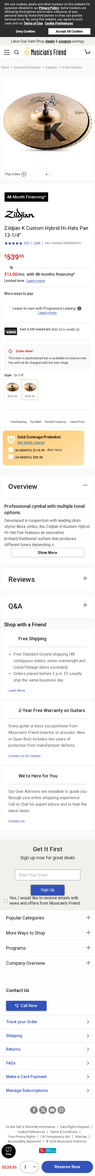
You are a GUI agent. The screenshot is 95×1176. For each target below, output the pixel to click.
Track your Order (21, 1021)
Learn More (16, 690)
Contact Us (16, 821)
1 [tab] (46, 174)
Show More (47, 553)
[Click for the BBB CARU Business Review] (47, 1150)
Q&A (37, 243)
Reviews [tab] (21, 579)
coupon (65, 41)
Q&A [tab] (15, 606)
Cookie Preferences (59, 23)
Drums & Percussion (27, 67)
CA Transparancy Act (55, 1136)
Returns (13, 1049)
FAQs (11, 1063)
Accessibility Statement (24, 1141)
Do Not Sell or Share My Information (30, 1127)
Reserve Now (67, 1167)
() (17, 243)
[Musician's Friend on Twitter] (43, 1110)
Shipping (14, 1035)
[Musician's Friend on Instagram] (61, 1110)
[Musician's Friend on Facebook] (34, 1110)
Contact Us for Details (24, 756)
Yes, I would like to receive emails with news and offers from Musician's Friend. (45, 901)
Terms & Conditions (64, 1132)
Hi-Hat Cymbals (72, 67)
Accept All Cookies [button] (69, 31)
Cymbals (51, 67)
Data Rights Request (74, 1127)
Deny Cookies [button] (25, 31)
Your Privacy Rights (21, 1136)
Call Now (29, 1005)
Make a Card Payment (26, 1076)
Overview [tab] (22, 486)
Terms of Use (33, 23)
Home (5, 67)
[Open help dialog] (9, 1151)
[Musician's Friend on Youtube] (52, 1110)
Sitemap (81, 1136)
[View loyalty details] (78, 330)
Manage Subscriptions (27, 1090)
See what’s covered (31, 442)
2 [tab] (50, 174)
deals (50, 41)
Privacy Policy (49, 8)
